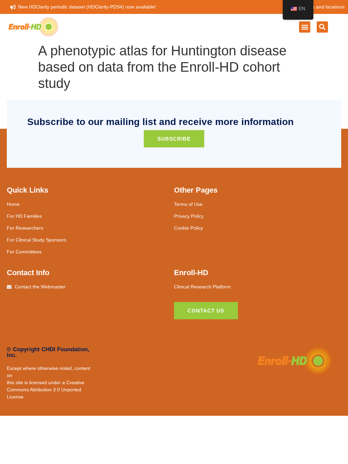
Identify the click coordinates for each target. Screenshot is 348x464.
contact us (206, 311)
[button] (304, 27)
